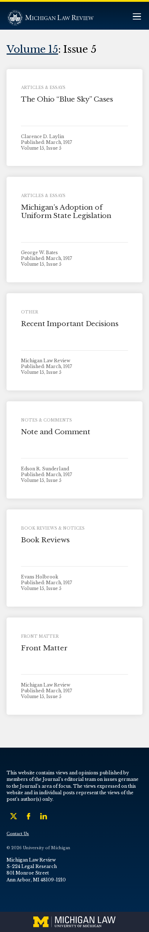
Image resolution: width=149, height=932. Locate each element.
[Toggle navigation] (136, 17)
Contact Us (18, 833)
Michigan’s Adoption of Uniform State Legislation (66, 211)
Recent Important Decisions (70, 324)
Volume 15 (32, 49)
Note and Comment (55, 432)
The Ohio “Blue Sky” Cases (67, 99)
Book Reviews (45, 540)
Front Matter (44, 648)
